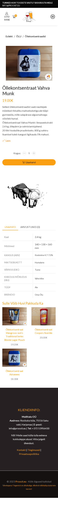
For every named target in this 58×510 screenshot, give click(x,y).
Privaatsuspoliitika (29, 453)
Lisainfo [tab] (10, 226)
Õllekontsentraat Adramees (14, 373)
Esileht (9, 36)
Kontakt (21, 449)
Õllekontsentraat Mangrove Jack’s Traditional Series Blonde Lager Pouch (14, 334)
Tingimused (33, 449)
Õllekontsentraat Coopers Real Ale (43, 331)
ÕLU (18, 36)
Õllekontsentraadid (35, 36)
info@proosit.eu (11, 5)
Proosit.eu (20, 481)
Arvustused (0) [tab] (30, 226)
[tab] (10, 227)
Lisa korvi (31, 162)
